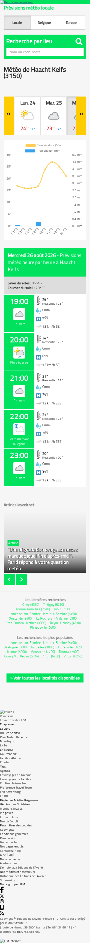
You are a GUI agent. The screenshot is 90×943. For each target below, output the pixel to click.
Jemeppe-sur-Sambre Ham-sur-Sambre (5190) (43, 613)
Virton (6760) (73, 656)
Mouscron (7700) (42, 651)
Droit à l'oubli (9, 821)
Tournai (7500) (69, 651)
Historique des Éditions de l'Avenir (23, 876)
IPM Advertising (10, 791)
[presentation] (10, 579)
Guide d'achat (9, 842)
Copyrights (7, 829)
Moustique (7, 741)
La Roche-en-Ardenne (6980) (57, 618)
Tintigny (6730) (53, 604)
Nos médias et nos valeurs (17, 871)
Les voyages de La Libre (16, 779)
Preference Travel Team (16, 787)
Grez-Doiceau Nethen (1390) (26, 622)
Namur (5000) (17, 651)
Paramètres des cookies (16, 825)
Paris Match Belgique (14, 737)
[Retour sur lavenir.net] (45, 2)
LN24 (3, 745)
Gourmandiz (8, 753)
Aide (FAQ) (7, 854)
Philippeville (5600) (43, 627)
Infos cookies (9, 817)
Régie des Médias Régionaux (19, 800)
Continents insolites (13, 783)
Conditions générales (14, 833)
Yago (3, 766)
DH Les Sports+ (10, 732)
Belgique (44, 22)
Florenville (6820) (70, 647)
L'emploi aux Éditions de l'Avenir (21, 867)
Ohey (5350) (30, 604)
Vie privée (7, 812)
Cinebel (5, 762)
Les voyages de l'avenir (15, 775)
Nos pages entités (12, 846)
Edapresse (7, 724)
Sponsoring (7, 880)
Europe (71, 22)
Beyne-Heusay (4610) (65, 622)
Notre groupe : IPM (12, 884)
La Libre (5, 728)
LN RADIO (6, 749)
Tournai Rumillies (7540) (33, 609)
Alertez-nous (8, 863)
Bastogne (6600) (16, 647)
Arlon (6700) (51, 656)
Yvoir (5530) (62, 609)
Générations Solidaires (15, 804)
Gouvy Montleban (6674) (21, 656)
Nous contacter (10, 859)
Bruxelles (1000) (42, 647)
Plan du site (8, 838)
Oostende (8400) (20, 618)
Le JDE (4, 796)
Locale (17, 22)
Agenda (5, 770)
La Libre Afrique (10, 758)
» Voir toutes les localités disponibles (45, 677)
